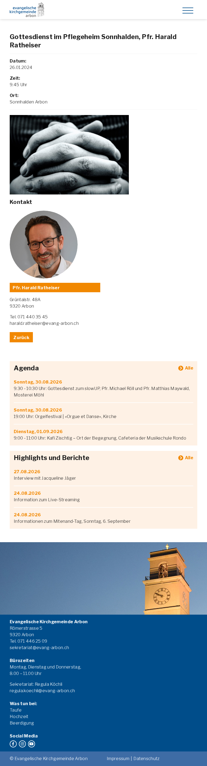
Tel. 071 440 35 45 (29, 316)
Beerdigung (22, 723)
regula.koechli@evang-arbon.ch (42, 690)
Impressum (118, 758)
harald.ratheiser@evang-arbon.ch (44, 323)
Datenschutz (146, 758)
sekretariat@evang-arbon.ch (39, 647)
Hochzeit (19, 716)
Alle (189, 368)
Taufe (16, 710)
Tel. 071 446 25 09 (28, 641)
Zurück (21, 337)
